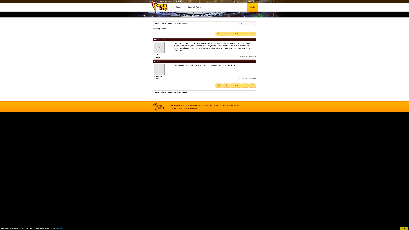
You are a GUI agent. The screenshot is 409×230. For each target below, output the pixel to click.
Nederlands (252, 1)
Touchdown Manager (188, 105)
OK (404, 228)
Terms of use (182, 108)
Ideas (170, 23)
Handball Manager (215, 105)
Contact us (174, 108)
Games (178, 7)
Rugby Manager (176, 105)
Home (156, 23)
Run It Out (240, 105)
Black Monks (158, 76)
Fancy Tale (232, 105)
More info (59, 229)
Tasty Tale (225, 105)
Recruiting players (180, 23)
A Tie (156, 55)
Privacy (189, 108)
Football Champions (202, 105)
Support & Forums (194, 7)
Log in (252, 7)
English (163, 23)
